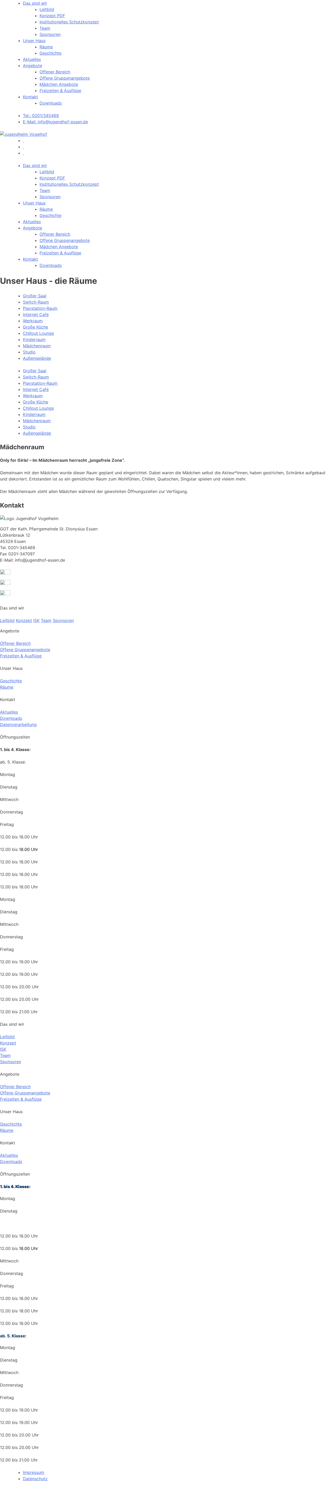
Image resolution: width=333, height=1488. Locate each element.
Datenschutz (35, 1478)
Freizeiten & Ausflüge (60, 90)
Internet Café (36, 314)
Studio (29, 352)
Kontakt (30, 96)
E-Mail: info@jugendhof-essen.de (55, 121)
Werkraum (33, 320)
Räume (46, 46)
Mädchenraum (37, 345)
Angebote (32, 65)
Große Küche (35, 327)
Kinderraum (34, 339)
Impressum (33, 1472)
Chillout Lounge (38, 333)
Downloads (51, 103)
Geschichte (50, 53)
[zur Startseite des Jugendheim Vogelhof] (23, 134)
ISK (36, 620)
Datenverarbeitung (18, 724)
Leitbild (47, 9)
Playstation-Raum (40, 308)
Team (45, 28)
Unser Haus (34, 40)
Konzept (24, 620)
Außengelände (37, 358)
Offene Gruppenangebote (65, 78)
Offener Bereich (55, 71)
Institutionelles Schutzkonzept (69, 21)
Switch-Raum (36, 302)
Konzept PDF (52, 15)
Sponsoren (50, 34)
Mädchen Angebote (59, 84)
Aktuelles (32, 59)
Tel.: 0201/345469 (41, 115)
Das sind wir (35, 3)
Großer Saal (34, 295)
